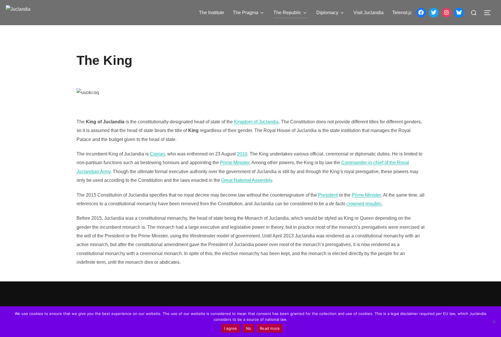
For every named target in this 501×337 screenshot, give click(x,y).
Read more (270, 328)
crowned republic (364, 203)
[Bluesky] (459, 12)
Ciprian (157, 153)
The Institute (211, 12)
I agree (230, 328)
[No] (494, 322)
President (328, 195)
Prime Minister (234, 162)
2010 (242, 153)
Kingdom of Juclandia (256, 121)
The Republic (287, 12)
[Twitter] (433, 12)
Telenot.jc (402, 12)
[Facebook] (421, 12)
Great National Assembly (246, 180)
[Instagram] (446, 12)
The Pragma (245, 12)
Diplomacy (327, 12)
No (248, 328)
